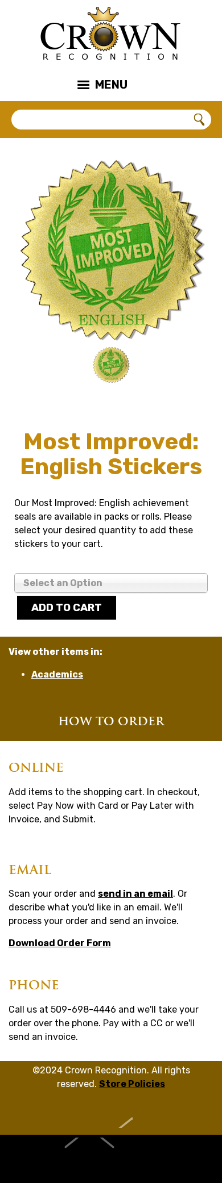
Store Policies (132, 1084)
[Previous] (34, 367)
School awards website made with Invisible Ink (111, 1159)
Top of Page (111, 1114)
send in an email (135, 893)
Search (199, 119)
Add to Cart (66, 607)
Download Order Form (60, 943)
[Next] (188, 367)
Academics (57, 674)
